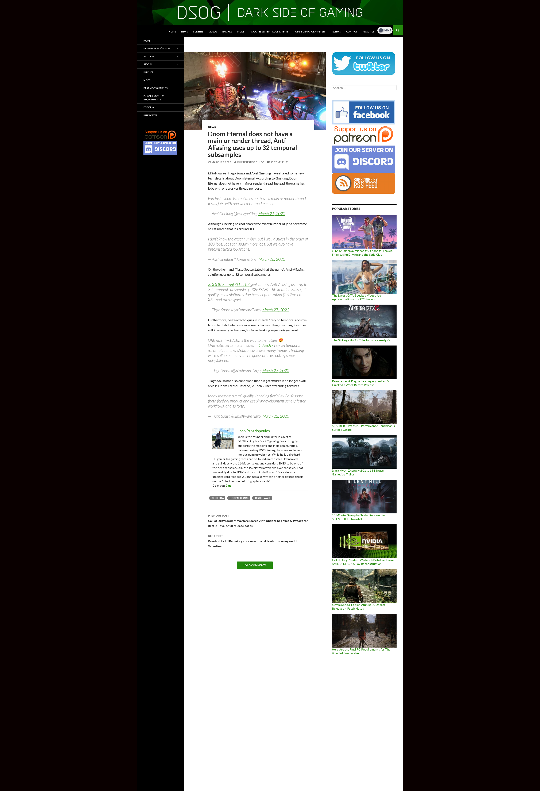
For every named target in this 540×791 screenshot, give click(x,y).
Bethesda (218, 498)
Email (229, 485)
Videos (213, 31)
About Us (368, 31)
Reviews (336, 31)
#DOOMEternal (221, 284)
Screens (198, 31)
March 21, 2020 (271, 213)
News (184, 31)
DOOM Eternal (239, 498)
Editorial (149, 107)
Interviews (150, 115)
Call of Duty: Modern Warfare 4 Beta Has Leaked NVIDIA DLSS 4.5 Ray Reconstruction (364, 562)
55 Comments (279, 162)
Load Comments (254, 565)
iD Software (263, 498)
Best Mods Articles (155, 88)
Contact (351, 31)
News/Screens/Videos (156, 48)
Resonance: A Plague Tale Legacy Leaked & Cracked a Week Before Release (360, 383)
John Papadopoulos (250, 162)
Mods (240, 31)
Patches (227, 31)
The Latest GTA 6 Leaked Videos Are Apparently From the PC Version (357, 297)
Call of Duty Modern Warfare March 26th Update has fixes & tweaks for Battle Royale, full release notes (258, 521)
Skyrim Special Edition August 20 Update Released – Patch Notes (359, 606)
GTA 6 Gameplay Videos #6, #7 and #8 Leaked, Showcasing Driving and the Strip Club (362, 252)
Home (172, 31)
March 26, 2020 (271, 259)
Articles (148, 56)
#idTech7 (242, 284)
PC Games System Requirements (269, 31)
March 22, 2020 (275, 416)
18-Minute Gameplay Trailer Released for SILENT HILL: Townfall (359, 517)
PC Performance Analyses (309, 31)
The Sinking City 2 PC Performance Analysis (361, 340)
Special (147, 64)
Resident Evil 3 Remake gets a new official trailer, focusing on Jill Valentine (252, 541)
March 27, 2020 (275, 309)
